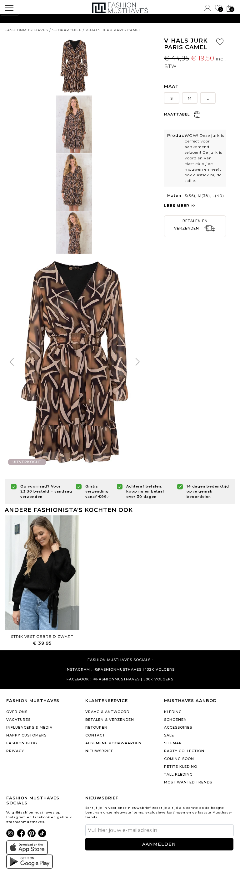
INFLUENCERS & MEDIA (29, 727)
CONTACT (95, 735)
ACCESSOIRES (178, 727)
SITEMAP (173, 743)
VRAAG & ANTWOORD (107, 712)
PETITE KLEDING (180, 766)
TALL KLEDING (178, 774)
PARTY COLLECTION (184, 751)
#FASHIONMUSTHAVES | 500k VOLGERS (133, 679)
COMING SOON (179, 759)
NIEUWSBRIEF (99, 751)
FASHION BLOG (21, 743)
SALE (169, 735)
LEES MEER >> (180, 205)
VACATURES (18, 719)
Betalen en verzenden (191, 225)
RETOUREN (96, 727)
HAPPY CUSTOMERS (26, 735)
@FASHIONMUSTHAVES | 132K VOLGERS (134, 669)
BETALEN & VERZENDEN (109, 719)
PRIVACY (15, 751)
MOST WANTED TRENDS (188, 782)
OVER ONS (17, 712)
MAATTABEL (177, 114)
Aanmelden (159, 844)
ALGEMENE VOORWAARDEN (113, 743)
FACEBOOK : (79, 679)
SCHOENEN (175, 719)
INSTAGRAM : (79, 669)
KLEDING (173, 712)
